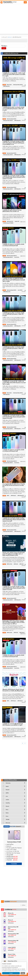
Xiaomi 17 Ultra (11, 954)
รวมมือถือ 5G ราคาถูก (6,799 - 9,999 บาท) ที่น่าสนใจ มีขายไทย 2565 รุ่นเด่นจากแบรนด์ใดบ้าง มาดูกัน (14, 74)
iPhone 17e (10, 913)
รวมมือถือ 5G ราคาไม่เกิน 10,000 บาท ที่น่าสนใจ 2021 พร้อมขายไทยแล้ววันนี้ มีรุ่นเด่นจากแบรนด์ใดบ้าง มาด (13, 143)
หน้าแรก (9, 37)
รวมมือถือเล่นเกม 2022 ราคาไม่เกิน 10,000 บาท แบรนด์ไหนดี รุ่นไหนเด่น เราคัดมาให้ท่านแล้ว (13, 109)
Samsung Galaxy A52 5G (8, 257)
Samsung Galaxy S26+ (13, 933)
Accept (11, 973)
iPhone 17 (10, 920)
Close (23, 973)
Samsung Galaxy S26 (13, 940)
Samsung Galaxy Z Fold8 (14, 842)
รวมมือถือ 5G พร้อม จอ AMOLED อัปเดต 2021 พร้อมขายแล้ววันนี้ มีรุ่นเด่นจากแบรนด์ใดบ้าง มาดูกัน (14, 280)
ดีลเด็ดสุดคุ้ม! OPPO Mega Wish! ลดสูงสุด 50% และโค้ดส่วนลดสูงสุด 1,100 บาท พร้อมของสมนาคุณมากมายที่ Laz (13, 622)
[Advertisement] (14, 19)
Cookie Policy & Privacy (20, 970)
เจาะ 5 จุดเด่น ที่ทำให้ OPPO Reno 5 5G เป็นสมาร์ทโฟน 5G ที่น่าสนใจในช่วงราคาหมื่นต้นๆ (14, 485)
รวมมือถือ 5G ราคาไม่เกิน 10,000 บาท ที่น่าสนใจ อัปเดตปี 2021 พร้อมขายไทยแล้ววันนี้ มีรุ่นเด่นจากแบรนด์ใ (14, 177)
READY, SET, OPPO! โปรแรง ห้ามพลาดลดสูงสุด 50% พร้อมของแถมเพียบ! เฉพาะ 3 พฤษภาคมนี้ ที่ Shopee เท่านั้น (14, 554)
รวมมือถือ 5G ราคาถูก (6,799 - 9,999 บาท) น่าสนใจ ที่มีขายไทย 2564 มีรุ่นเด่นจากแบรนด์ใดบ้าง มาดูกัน (14, 383)
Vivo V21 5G (16, 257)
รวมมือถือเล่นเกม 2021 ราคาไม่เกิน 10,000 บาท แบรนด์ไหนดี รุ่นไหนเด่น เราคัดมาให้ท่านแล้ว (13, 314)
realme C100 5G (12, 947)
